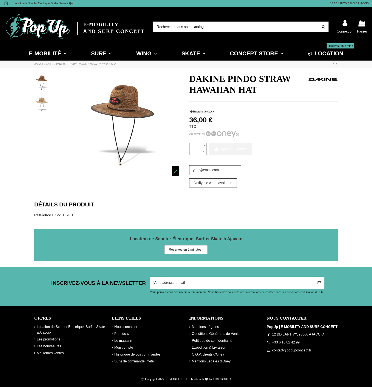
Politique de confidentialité (212, 340)
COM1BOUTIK (222, 379)
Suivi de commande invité (134, 361)
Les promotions (48, 339)
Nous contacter (125, 327)
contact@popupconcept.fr (291, 350)
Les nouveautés (49, 346)
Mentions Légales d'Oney (211, 361)
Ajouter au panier (234, 149)
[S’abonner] (319, 283)
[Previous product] (334, 64)
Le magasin (123, 340)
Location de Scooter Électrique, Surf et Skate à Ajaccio (45, 3)
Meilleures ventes (50, 353)
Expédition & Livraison (209, 347)
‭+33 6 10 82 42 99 (286, 342)
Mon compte (123, 347)
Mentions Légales (205, 327)
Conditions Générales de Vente (216, 334)
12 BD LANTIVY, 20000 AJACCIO (349, 3)
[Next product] (337, 64)
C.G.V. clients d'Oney (208, 354)
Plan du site (123, 334)
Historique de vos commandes (137, 354)
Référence (42, 215)
